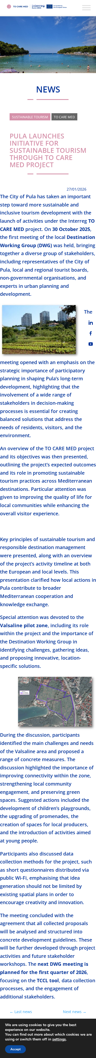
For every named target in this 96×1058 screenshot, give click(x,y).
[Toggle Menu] (86, 7)
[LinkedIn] (90, 322)
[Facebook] (90, 333)
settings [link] (59, 1039)
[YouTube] (90, 344)
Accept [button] (15, 1049)
